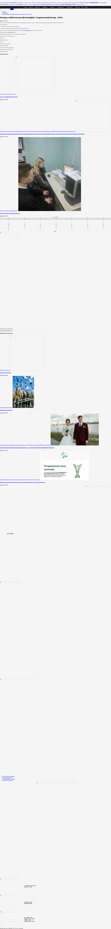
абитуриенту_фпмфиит (84, 2)
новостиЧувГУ (26, 4)
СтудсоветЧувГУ (59, 2)
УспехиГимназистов (65, 2)
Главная (25, 7)
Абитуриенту (60, 7)
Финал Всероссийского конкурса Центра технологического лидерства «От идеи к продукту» (20, 479)
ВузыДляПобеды (3, 2)
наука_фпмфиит (19, 4)
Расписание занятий (7, 777)
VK (82, 7)
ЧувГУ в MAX (10, 533)
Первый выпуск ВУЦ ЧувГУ (6, 407)
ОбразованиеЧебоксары (45, 2)
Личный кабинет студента (9, 779)
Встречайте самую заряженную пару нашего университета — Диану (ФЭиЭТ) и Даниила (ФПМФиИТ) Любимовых (25, 445)
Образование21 (38, 2)
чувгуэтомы (78, 4)
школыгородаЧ (82, 4)
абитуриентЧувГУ (75, 2)
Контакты (77, 7)
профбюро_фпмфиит (36, 4)
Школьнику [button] (70, 7)
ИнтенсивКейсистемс (20, 2)
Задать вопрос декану (6, 329)
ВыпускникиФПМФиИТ (12, 2)
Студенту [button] (52, 7)
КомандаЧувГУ (26, 2)
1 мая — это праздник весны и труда (7, 94)
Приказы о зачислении (5, 370)
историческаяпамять (102, 2)
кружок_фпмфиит (4, 4)
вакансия (94, 2)
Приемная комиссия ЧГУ (8, 780)
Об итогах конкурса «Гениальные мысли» (9, 210)
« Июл (55, 231)
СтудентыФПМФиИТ (52, 2)
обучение (30, 4)
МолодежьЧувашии (33, 2)
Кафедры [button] (45, 7)
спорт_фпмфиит (56, 4)
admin (1, 20)
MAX (86, 7)
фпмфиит (73, 4)
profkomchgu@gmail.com (27, 30)
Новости (31, 7)
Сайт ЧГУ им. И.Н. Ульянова (9, 776)
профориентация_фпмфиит (46, 4)
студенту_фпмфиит (65, 4)
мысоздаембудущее (12, 4)
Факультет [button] (37, 7)
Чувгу (70, 2)
